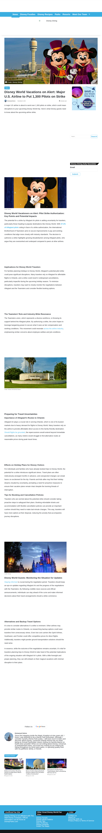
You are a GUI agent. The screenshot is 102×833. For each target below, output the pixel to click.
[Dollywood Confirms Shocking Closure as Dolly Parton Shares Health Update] (14, 764)
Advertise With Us (75, 819)
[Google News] (40, 726)
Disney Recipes (45, 14)
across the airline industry (53, 329)
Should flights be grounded (14, 432)
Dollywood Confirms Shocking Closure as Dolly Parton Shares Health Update (12, 772)
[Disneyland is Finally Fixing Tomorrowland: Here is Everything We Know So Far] (57, 763)
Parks (57, 14)
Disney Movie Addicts (44, 819)
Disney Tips (40, 821)
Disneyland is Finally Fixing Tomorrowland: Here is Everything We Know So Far (56, 771)
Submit (75, 174)
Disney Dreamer (42, 824)
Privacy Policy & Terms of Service (81, 821)
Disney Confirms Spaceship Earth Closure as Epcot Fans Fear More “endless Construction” (35, 772)
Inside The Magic (42, 826)
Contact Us (72, 816)
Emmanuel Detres (11, 101)
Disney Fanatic (42, 818)
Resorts (66, 14)
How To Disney (42, 823)
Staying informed (10, 582)
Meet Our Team (79, 14)
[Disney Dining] (51, 26)
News (15, 14)
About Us (71, 817)
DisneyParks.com (11, 821)
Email (72, 167)
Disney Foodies (27, 14)
